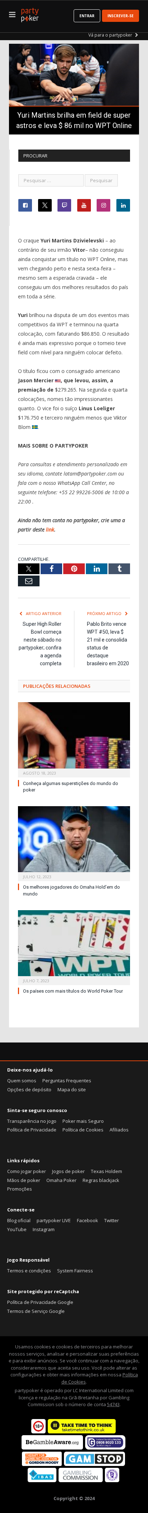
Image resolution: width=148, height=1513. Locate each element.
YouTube (17, 1229)
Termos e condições (29, 1270)
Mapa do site (71, 1089)
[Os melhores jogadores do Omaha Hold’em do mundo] (74, 842)
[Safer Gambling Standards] (112, 1480)
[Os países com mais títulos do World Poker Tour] (74, 946)
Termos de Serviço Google (36, 1311)
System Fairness (75, 1270)
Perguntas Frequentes (66, 1080)
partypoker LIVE (54, 1220)
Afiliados (119, 1129)
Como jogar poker (26, 1171)
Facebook (87, 1220)
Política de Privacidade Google (40, 1302)
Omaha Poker (61, 1180)
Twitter (111, 1220)
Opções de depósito (29, 1089)
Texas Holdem (106, 1171)
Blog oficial (19, 1220)
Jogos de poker (68, 1171)
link (50, 529)
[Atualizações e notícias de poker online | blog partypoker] (30, 13)
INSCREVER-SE (120, 15)
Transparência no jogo (31, 1121)
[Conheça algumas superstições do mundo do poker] (74, 738)
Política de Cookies (83, 1129)
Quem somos (21, 1080)
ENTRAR (86, 15)
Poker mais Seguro (83, 1121)
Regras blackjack (101, 1180)
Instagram (44, 1229)
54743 (113, 1404)
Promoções (19, 1189)
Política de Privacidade (31, 1129)
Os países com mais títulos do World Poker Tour (73, 991)
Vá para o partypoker (110, 35)
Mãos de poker (23, 1180)
